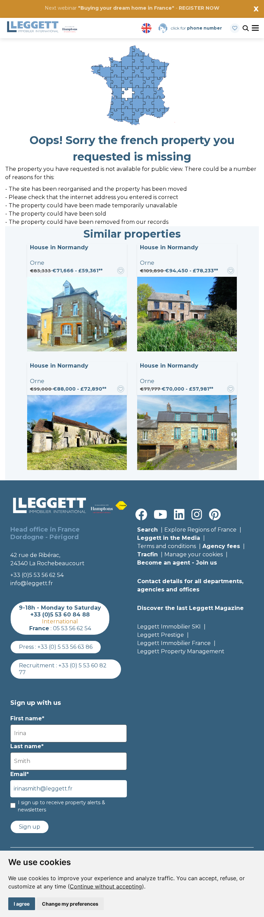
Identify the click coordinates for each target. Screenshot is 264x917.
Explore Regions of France (200, 529)
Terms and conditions (166, 546)
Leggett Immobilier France (174, 643)
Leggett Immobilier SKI (169, 626)
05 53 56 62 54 (72, 628)
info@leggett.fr (31, 583)
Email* (19, 774)
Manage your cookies (193, 554)
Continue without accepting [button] (106, 886)
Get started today (172, 16)
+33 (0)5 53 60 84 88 (60, 614)
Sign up (29, 826)
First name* (27, 718)
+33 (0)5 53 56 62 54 (37, 575)
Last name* (27, 746)
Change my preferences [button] (70, 904)
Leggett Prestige (160, 635)
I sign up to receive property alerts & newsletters (61, 806)
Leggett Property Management (180, 651)
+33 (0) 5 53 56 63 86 (64, 647)
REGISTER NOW (199, 8)
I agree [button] (22, 904)
